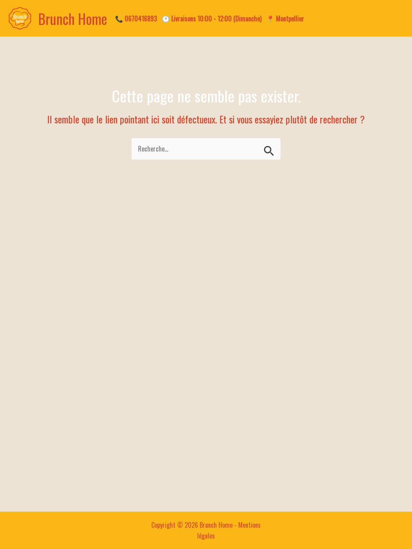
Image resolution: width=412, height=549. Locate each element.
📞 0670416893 (136, 18)
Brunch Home (72, 18)
